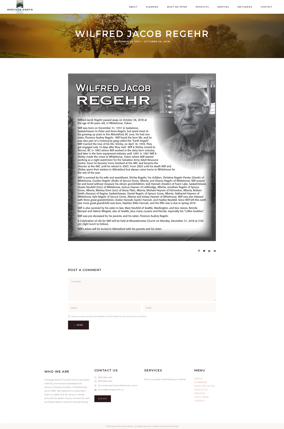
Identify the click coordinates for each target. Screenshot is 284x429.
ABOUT (198, 378)
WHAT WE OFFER (204, 386)
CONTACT (199, 400)
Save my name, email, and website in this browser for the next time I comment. (108, 316)
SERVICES (199, 393)
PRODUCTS (201, 389)
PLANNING (200, 382)
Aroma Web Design (170, 426)
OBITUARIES (201, 397)
